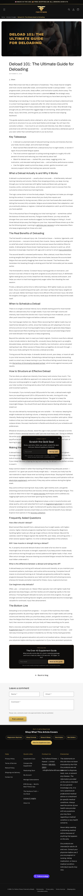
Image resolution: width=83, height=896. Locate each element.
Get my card (53, 451)
